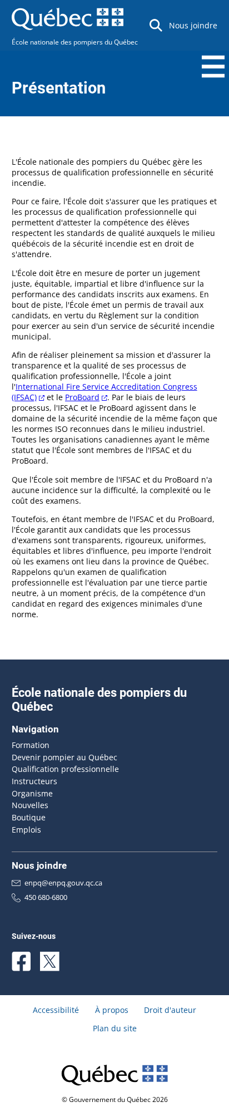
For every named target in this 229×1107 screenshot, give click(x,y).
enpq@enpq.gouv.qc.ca (63, 883)
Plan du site (115, 1028)
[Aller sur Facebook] (21, 961)
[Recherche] (156, 25)
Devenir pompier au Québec (64, 757)
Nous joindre (193, 25)
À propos (111, 1010)
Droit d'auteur (170, 1010)
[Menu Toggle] (213, 66)
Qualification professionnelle (65, 769)
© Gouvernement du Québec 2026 (115, 1099)
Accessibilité (56, 1010)
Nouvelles (30, 805)
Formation (30, 745)
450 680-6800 (45, 897)
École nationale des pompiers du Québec (75, 42)
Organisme (32, 793)
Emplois (26, 829)
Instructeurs (34, 781)
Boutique (29, 817)
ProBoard (82, 397)
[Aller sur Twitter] (49, 961)
